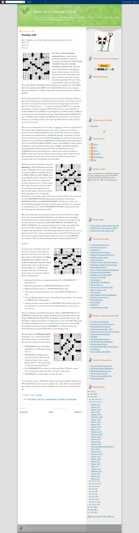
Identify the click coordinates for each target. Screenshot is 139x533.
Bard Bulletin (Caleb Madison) (100, 282)
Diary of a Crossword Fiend (55, 12)
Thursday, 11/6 (96, 469)
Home (51, 412)
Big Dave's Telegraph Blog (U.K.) (101, 376)
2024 (92, 391)
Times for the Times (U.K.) (99, 373)
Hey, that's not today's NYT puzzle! (102, 287)
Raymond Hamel (71, 399)
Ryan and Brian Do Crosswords (100, 326)
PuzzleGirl (97, 154)
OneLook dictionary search (99, 307)
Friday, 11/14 (95, 449)
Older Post (78, 412)
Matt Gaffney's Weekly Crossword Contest (104, 265)
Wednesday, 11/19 (97, 434)
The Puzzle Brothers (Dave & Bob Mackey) (104, 346)
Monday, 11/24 (96, 422)
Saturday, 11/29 (96, 409)
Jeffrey (96, 144)
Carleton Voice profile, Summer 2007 (102, 230)
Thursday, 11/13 (96, 451)
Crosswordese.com (96, 300)
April (93, 496)
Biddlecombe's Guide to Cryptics (101, 371)
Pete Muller (61, 399)
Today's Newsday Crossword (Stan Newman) (105, 270)
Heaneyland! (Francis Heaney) (100, 339)
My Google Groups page (98, 247)
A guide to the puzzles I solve (100, 245)
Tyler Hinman (95, 349)
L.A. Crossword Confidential (100, 321)
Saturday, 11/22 (96, 427)
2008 (92, 397)
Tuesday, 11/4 (95, 473)
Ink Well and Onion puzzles (99, 257)
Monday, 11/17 (96, 439)
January (94, 504)
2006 (92, 510)
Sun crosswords (96, 292)
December (95, 399)
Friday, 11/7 (95, 466)
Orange (96, 151)
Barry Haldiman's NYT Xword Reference (104, 295)
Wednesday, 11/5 (96, 471)
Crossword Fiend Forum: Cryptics (101, 366)
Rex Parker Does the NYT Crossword (102, 324)
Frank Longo (41, 399)
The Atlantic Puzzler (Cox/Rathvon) (102, 368)
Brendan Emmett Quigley (99, 267)
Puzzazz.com (113, 180)
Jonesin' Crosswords (97, 260)
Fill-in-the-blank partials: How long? (102, 446)
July (93, 489)
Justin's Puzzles (95, 280)
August (94, 486)
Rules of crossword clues (98, 290)
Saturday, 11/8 (95, 464)
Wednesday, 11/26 (97, 417)
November (95, 402)
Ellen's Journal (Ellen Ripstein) (100, 334)
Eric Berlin (94, 336)
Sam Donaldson (98, 157)
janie (95, 160)
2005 (92, 512)
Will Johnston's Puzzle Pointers (100, 252)
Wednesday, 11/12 (97, 454)
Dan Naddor (32, 399)
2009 (92, 394)
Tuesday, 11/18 (96, 437)
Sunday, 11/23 (95, 424)
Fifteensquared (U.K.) (98, 378)
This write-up (74, 69)
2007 (92, 507)
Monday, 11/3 (95, 476)
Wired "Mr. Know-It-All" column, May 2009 (105, 225)
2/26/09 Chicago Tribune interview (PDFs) (104, 228)
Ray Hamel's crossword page (100, 297)
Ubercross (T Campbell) (98, 277)
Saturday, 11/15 (96, 444)
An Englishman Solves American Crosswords (105, 331)
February (95, 502)
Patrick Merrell (95, 302)
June (93, 491)
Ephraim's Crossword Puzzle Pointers (102, 255)
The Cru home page (97, 285)
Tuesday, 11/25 (96, 419)
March (94, 499)
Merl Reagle (94, 305)
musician (58, 127)
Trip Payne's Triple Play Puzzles (101, 272)
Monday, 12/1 (95, 404)
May (93, 494)
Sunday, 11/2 (95, 478)
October (94, 481)
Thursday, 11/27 (96, 414)
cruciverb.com (95, 250)
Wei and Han (55, 138)
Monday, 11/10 (96, 459)
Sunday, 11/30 (95, 407)
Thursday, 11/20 (28, 35)
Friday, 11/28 (95, 412)
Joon (95, 147)
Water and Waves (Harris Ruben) (101, 352)
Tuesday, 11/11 (96, 456)
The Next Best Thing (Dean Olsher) (102, 341)
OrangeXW (94, 126)
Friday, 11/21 (95, 429)
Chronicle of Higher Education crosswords (104, 262)
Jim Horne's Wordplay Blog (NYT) (102, 329)
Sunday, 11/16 (95, 442)
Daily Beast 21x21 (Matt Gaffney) (101, 275)
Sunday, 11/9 (95, 461)
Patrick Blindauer (51, 399)
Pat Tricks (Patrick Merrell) (99, 344)
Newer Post (24, 412)
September (95, 484)
